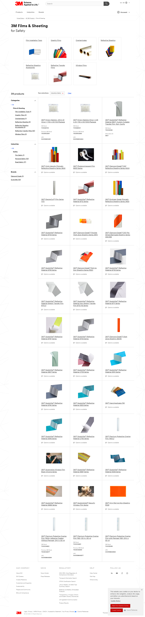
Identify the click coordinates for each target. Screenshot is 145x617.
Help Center (93, 573)
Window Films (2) (21, 134)
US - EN (122, 3)
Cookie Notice (115, 601)
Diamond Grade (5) (17, 176)
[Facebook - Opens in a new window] (122, 573)
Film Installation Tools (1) (23, 112)
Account (124, 12)
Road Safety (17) (20, 162)
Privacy (30, 611)
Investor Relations (21, 579)
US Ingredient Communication (68, 600)
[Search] (106, 4)
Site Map (92, 576)
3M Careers (19, 576)
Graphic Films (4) (21, 115)
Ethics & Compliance (22, 593)
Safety (56, 93)
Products (19, 12)
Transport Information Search (68, 578)
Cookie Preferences (83, 611)
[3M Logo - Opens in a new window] (27, 4)
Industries (30, 12)
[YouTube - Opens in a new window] (116, 573)
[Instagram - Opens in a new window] (127, 573)
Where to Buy (94, 579)
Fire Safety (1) (19, 155)
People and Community (23, 589)
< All (12, 105)
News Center (45, 573)
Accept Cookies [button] (116, 610)
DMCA (45, 611)
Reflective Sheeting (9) (23, 122)
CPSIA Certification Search (67, 581)
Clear (69, 93)
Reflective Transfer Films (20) (25, 131)
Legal (25, 611)
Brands (41, 12)
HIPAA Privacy (38, 611)
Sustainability (20, 586)
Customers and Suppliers (23, 583)
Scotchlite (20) (16, 180)
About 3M (19, 573)
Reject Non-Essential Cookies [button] (120, 605)
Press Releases (45, 576)
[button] (131, 610)
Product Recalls (64, 603)
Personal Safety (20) (22, 159)
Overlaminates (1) (21, 119)
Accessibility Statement (54, 611)
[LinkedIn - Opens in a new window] (111, 573)
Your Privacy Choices (68, 611)
